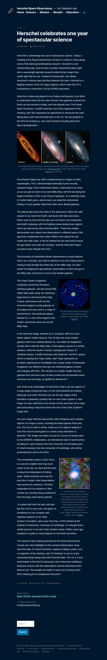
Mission (44, 12)
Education (72, 12)
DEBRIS (80, 515)
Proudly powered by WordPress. (52, 646)
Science (31, 12)
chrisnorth (23, 46)
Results (57, 12)
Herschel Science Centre (66, 649)
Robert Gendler (54, 169)
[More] (84, 12)
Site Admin (46, 652)
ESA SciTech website (31, 652)
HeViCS (75, 319)
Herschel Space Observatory (34, 8)
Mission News (55, 583)
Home (20, 12)
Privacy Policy (33, 649)
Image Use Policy (48, 649)
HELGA (48, 172)
